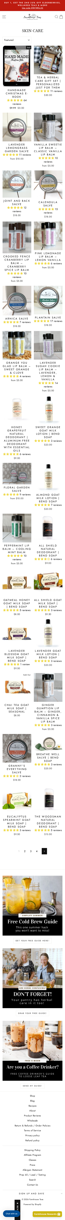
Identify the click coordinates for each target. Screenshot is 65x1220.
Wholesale (32, 1120)
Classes (32, 1160)
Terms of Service (32, 1130)
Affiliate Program (32, 1155)
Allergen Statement (32, 1170)
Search (32, 1179)
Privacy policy (32, 1135)
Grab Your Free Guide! (32, 1013)
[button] (15, 100)
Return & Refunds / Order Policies (32, 1125)
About (32, 1110)
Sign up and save (32, 1193)
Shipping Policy (32, 1150)
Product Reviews (32, 1115)
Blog (32, 1101)
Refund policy (32, 1140)
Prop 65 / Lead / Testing (32, 1174)
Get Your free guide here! (32, 940)
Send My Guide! (32, 1086)
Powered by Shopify (32, 1204)
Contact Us (32, 1184)
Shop (32, 1096)
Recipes (33, 1105)
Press (32, 1165)
